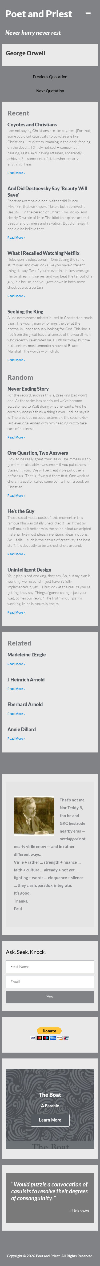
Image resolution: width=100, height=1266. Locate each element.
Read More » (16, 173)
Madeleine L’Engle (26, 654)
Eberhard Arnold (25, 704)
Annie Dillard (21, 729)
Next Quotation (50, 91)
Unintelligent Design (29, 570)
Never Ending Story (28, 389)
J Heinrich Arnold (26, 679)
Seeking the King (25, 312)
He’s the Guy (20, 511)
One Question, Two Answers (37, 453)
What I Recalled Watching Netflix (43, 253)
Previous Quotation (50, 77)
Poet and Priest (38, 13)
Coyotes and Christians (32, 124)
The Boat (50, 1094)
